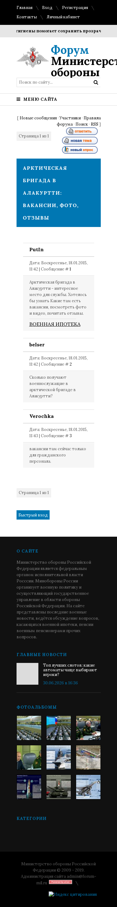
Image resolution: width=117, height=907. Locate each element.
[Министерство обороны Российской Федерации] (29, 727)
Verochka (41, 416)
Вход (47, 7)
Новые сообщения (38, 118)
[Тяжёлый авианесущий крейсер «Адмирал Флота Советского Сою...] (58, 757)
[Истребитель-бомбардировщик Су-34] (88, 787)
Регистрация (75, 7)
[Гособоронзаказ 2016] (29, 757)
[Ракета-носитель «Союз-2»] (29, 787)
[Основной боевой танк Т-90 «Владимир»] (58, 787)
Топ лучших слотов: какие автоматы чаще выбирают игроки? (70, 670)
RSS (94, 124)
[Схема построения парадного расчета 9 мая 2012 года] (88, 757)
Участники (70, 118)
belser (37, 344)
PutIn (36, 249)
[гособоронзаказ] (88, 727)
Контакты (27, 17)
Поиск (82, 124)
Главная (24, 7)
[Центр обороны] (58, 727)
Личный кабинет (63, 17)
